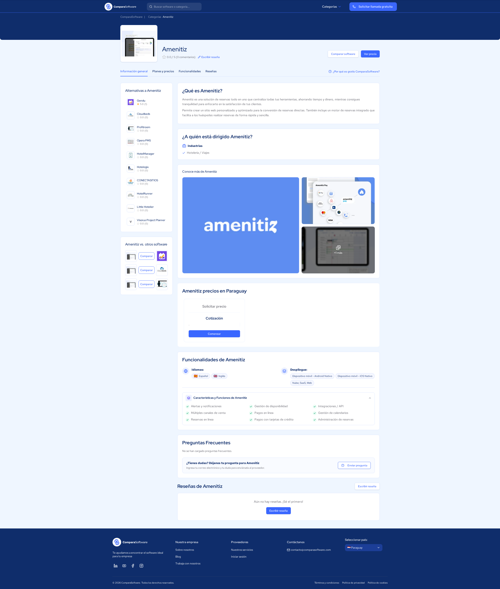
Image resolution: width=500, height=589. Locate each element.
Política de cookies (378, 582)
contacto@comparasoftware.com (311, 550)
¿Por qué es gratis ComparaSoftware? (356, 71)
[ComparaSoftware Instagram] (141, 566)
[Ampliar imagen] (240, 225)
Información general (134, 71)
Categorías (329, 7)
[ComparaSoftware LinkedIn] (115, 566)
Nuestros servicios (242, 550)
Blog (178, 556)
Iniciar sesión (238, 556)
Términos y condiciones (326, 582)
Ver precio (370, 54)
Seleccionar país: (356, 540)
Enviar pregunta (357, 465)
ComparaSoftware (131, 17)
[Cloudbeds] (162, 270)
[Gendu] (162, 256)
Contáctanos (295, 542)
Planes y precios (163, 71)
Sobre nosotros (184, 550)
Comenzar (214, 334)
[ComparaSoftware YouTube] (124, 566)
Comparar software (343, 54)
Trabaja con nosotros (187, 563)
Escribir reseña (210, 57)
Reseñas (211, 71)
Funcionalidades (190, 71)
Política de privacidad (353, 582)
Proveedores (239, 542)
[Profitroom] (162, 284)
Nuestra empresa (186, 542)
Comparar (147, 256)
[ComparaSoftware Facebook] (133, 566)
